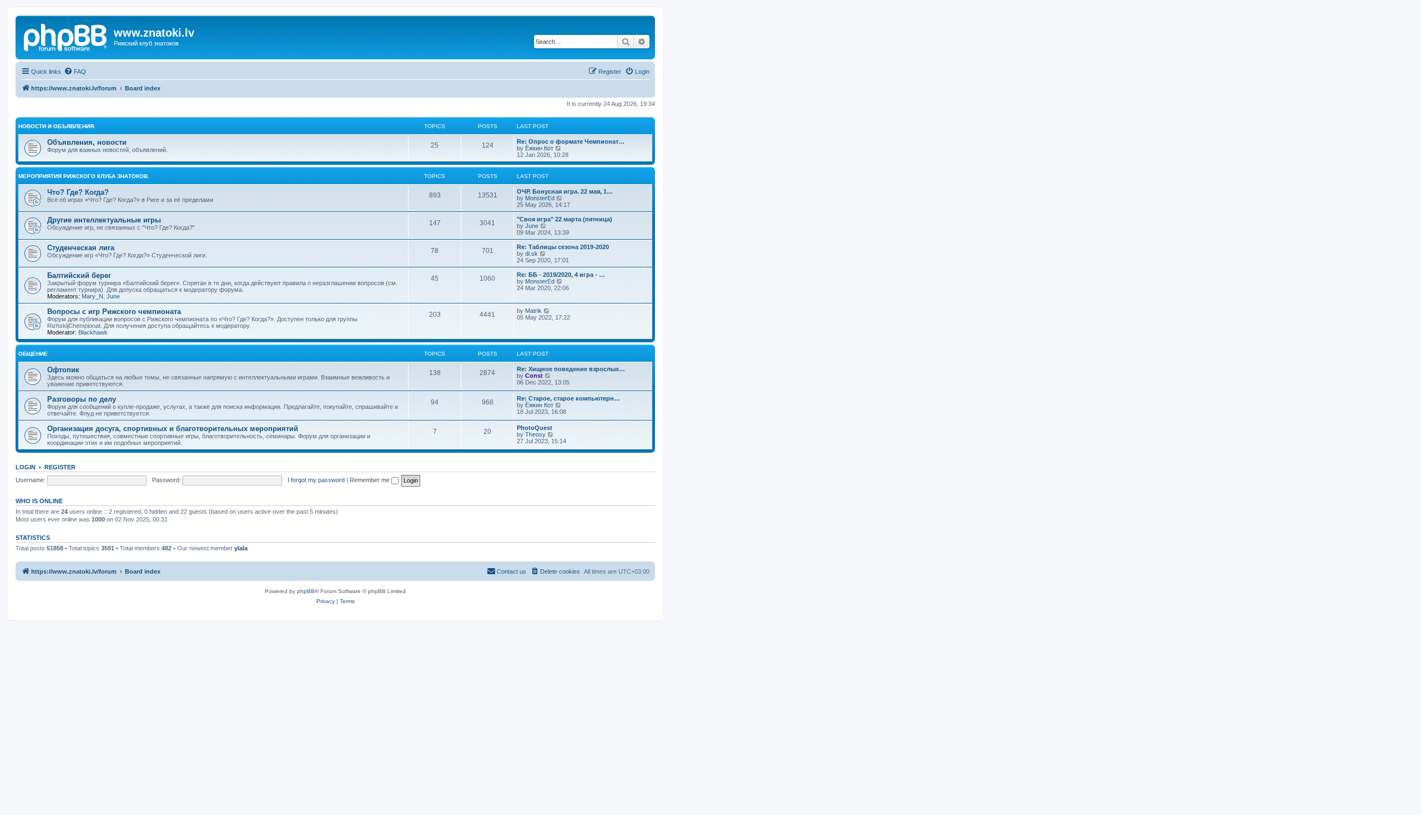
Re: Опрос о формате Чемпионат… (570, 141)
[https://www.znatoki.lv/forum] (66, 36)
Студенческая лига (80, 248)
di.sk (531, 253)
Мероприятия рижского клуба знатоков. (83, 176)
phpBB (306, 591)
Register (59, 467)
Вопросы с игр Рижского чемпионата (114, 311)
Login (26, 467)
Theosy (535, 434)
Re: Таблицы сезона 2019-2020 (563, 247)
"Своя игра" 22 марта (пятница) (564, 219)
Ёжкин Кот (539, 148)
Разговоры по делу (81, 399)
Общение (33, 354)
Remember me (370, 480)
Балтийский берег (79, 275)
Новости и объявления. (56, 126)
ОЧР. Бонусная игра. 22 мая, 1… (565, 191)
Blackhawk (93, 332)
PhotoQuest (534, 427)
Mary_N (92, 296)
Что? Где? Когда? (78, 192)
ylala (241, 548)
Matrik (533, 310)
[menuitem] (75, 71)
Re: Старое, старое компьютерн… (568, 398)
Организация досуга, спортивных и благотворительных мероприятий (172, 428)
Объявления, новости (87, 142)
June (531, 225)
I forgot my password (316, 480)
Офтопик (63, 370)
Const (534, 375)
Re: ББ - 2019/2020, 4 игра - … (561, 274)
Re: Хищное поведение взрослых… (571, 369)
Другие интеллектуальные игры (104, 220)
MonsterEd (540, 198)
